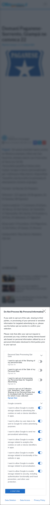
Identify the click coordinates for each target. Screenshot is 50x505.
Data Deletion (10, 500)
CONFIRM (15, 491)
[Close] (45, 312)
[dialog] (25, 406)
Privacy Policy (39, 500)
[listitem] (25, 355)
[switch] (40, 361)
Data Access (25, 500)
